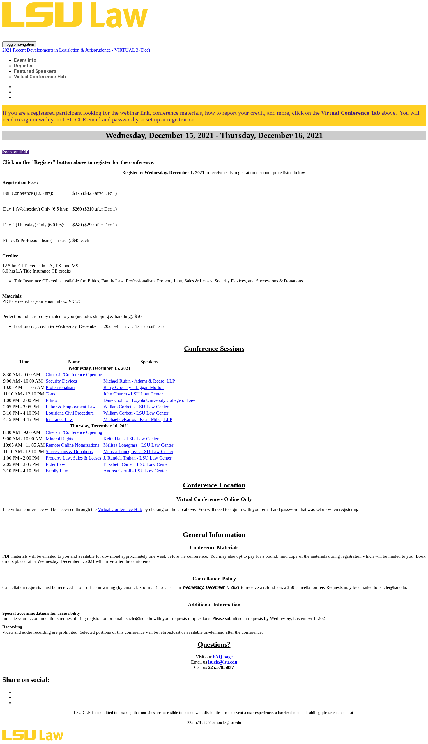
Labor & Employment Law (71, 406)
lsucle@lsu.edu (222, 662)
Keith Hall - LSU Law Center (130, 438)
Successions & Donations (69, 451)
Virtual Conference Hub (40, 76)
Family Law (57, 470)
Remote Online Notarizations (72, 445)
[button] (15, 152)
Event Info (25, 60)
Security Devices (61, 381)
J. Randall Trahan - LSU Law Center (137, 457)
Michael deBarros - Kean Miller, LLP (137, 419)
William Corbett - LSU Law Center (135, 406)
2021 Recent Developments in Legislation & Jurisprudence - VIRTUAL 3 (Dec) (151, 35)
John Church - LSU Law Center (133, 393)
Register (23, 65)
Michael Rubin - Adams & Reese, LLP (139, 381)
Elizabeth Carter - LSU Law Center (136, 464)
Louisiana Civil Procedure (70, 413)
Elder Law (55, 464)
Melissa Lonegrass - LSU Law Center (138, 445)
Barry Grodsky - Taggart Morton (133, 387)
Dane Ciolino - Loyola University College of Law (149, 400)
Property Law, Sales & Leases (73, 457)
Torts (50, 393)
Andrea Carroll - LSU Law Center (135, 470)
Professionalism (60, 387)
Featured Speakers (35, 71)
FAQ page (223, 656)
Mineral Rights (59, 438)
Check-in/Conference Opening (74, 374)
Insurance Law (59, 419)
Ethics (51, 400)
